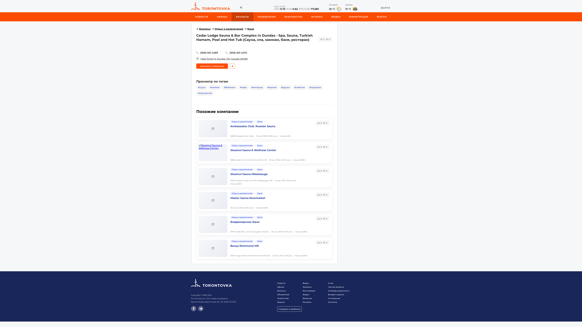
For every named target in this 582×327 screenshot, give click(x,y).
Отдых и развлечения (229, 29)
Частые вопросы (336, 287)
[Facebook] (193, 308)
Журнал (281, 302)
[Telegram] (200, 308)
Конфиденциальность (338, 291)
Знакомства (283, 298)
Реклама (307, 302)
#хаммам (214, 87)
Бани (250, 29)
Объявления (283, 294)
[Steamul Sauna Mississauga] (213, 176)
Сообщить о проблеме (290, 309)
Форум (306, 294)
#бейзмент (230, 87)
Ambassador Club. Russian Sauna (252, 126)
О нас (330, 283)
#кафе (243, 87)
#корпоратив (205, 93)
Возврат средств (336, 294)
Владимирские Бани (244, 221)
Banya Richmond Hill (244, 245)
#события (299, 87)
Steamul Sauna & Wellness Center (253, 150)
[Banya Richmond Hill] (213, 248)
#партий (271, 87)
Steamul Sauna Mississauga (249, 174)
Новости (281, 283)
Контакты (332, 302)
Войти (385, 8)
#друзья (285, 87)
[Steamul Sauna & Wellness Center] (213, 152)
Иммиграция (309, 291)
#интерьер (257, 87)
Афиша (280, 287)
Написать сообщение (212, 66)
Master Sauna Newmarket (247, 198)
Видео (306, 283)
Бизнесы (205, 29)
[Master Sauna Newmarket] (213, 200)
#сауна (202, 87)
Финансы (307, 287)
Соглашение (334, 298)
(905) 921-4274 (238, 52)
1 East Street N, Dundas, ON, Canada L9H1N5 (224, 59)
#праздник (315, 87)
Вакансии (307, 298)
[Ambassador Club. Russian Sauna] (213, 128)
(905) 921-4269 (209, 52)
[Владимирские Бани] (213, 224)
